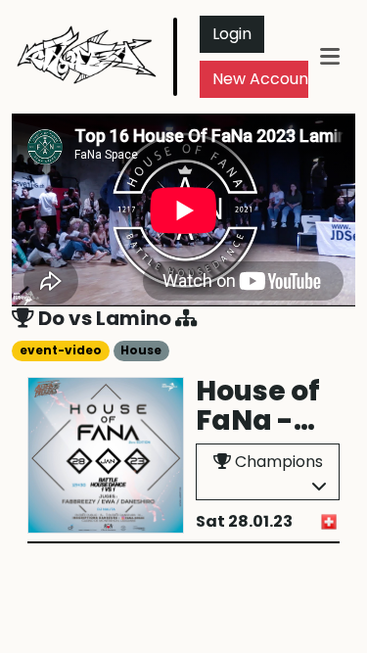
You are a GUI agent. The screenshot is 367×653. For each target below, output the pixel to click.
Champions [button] (277, 461)
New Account (263, 79)
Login (232, 34)
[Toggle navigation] (329, 56)
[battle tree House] (186, 318)
